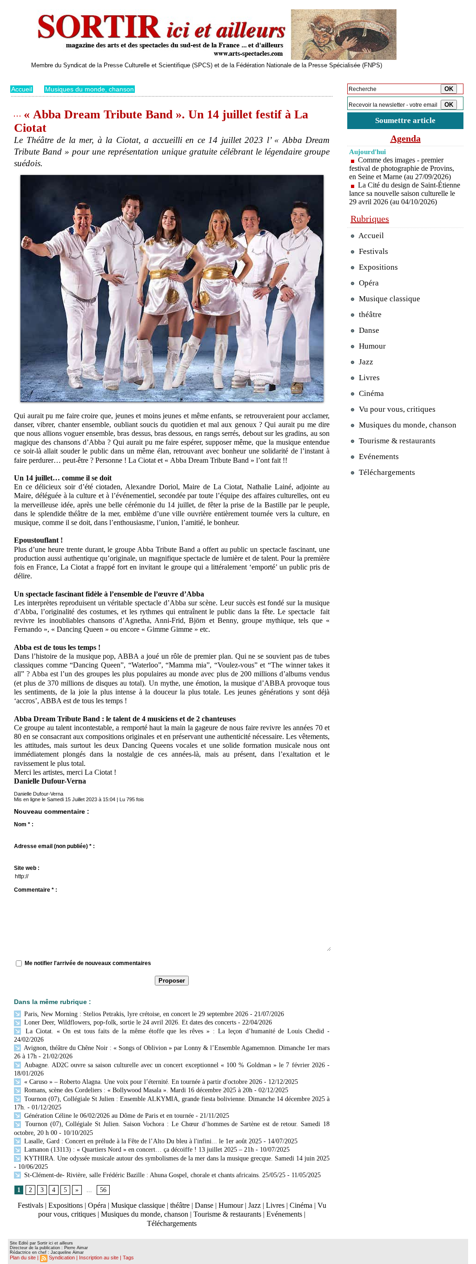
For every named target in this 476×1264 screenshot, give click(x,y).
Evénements (284, 1214)
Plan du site (23, 1257)
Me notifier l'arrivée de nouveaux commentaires (88, 963)
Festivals (30, 1205)
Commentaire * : (35, 890)
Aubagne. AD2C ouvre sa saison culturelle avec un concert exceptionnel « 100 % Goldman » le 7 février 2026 (173, 1065)
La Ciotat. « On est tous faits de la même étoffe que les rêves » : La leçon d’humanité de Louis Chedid (173, 1031)
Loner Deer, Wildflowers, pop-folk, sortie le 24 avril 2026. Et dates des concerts (129, 1022)
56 (103, 1189)
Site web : (27, 868)
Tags (128, 1257)
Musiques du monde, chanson (89, 89)
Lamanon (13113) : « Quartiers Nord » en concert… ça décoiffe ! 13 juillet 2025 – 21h (138, 1149)
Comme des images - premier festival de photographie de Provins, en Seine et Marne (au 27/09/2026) (401, 168)
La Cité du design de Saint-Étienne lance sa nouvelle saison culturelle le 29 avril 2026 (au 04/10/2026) (404, 193)
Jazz (254, 1205)
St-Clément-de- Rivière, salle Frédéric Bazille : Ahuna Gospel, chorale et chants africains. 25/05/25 (153, 1175)
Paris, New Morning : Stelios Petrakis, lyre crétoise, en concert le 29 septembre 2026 (135, 1014)
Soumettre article (405, 120)
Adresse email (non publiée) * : (54, 846)
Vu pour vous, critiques (396, 409)
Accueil (21, 89)
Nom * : (23, 824)
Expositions (65, 1205)
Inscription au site (99, 1257)
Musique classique (138, 1205)
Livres (275, 1205)
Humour (230, 1205)
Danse (204, 1205)
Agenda (405, 138)
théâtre (180, 1205)
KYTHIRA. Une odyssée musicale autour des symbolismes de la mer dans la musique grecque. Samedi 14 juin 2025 (176, 1158)
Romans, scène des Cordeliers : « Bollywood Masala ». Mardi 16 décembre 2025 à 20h (137, 1090)
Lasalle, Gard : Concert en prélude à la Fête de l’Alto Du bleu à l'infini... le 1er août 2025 (142, 1141)
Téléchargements (172, 1223)
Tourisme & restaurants (227, 1214)
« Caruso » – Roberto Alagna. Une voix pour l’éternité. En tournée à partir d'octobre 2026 (142, 1081)
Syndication (62, 1257)
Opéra (97, 1205)
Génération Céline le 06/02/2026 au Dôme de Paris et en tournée (108, 1115)
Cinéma (301, 1205)
